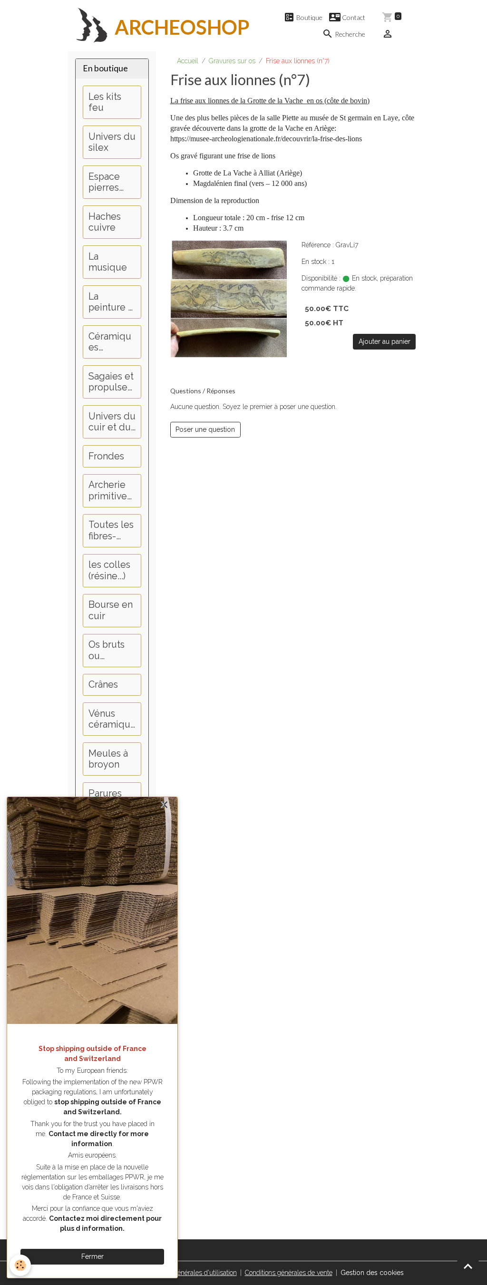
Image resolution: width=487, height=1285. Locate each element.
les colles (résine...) (109, 570)
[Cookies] (20, 1265)
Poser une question (205, 429)
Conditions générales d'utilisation (189, 1272)
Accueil (187, 61)
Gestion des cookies (372, 1272)
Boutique (308, 17)
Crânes (103, 684)
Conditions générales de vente (288, 1272)
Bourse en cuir (110, 610)
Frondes (106, 456)
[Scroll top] (468, 1266)
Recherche (349, 34)
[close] (164, 805)
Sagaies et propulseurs (111, 382)
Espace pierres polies (104, 182)
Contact (353, 17)
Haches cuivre (104, 222)
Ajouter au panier (384, 341)
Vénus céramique (109, 719)
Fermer (92, 1256)
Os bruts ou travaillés (107, 650)
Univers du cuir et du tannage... (112, 422)
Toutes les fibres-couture (111, 530)
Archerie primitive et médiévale (111, 490)
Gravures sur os (232, 61)
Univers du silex (112, 142)
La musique (107, 262)
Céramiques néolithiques (110, 342)
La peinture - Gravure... (110, 302)
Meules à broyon (108, 759)
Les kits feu (104, 102)
